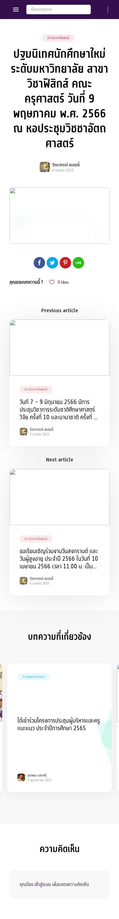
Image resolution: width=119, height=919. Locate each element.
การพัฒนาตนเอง (34, 677)
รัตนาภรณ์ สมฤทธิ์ (66, 165)
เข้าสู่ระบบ (42, 884)
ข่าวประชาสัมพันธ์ (58, 38)
